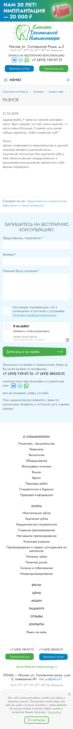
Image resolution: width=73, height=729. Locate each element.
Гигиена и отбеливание (36, 568)
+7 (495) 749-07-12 (47, 60)
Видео (36, 472)
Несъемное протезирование (36, 535)
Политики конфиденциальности (34, 315)
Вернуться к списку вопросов (23, 205)
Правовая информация (36, 495)
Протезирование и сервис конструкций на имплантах (36, 549)
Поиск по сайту (36, 632)
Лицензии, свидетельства (36, 443)
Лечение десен (36, 562)
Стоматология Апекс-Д (15, 91)
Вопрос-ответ (56, 91)
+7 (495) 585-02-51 (50, 373)
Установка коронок (36, 541)
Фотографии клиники (37, 466)
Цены (36, 593)
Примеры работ (36, 483)
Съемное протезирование (36, 530)
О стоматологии (36, 437)
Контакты (36, 624)
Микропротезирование (36, 573)
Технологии (37, 455)
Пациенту (38, 91)
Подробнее (54, 712)
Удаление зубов (36, 518)
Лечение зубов (36, 556)
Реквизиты (36, 449)
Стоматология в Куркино (36, 489)
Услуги (36, 506)
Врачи (36, 477)
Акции (36, 601)
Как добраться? (50, 679)
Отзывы (36, 616)
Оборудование (36, 460)
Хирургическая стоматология (46, 201)
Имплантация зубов (36, 513)
